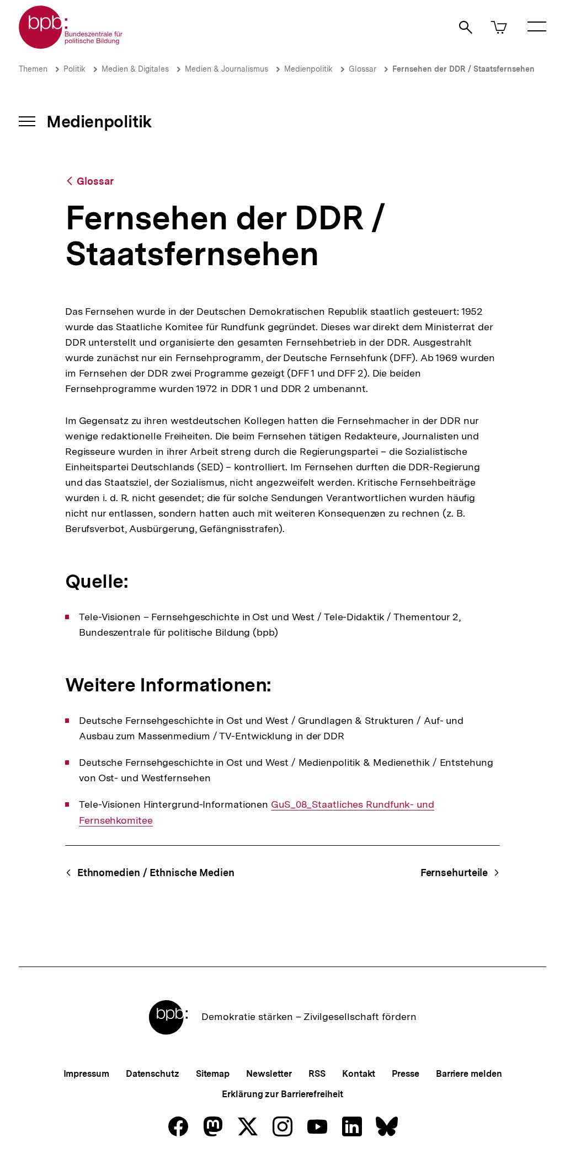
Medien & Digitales (135, 69)
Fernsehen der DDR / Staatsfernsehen (463, 69)
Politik (74, 69)
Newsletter (269, 1074)
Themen (33, 69)
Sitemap (213, 1074)
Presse (405, 1074)
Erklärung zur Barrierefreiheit (282, 1094)
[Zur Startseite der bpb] (71, 45)
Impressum (86, 1074)
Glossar (362, 69)
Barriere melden (469, 1074)
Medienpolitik (308, 69)
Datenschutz (152, 1074)
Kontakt (358, 1074)
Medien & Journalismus (226, 69)
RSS (317, 1074)
